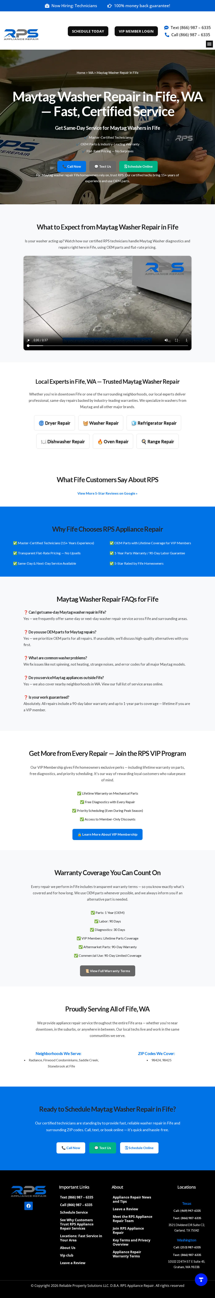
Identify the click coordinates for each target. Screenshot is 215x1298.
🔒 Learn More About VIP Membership (107, 834)
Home (81, 72)
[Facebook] (28, 1206)
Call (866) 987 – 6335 (76, 1204)
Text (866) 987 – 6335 (76, 1197)
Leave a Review (72, 1263)
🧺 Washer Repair (101, 422)
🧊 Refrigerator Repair (154, 422)
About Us (67, 1247)
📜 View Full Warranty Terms (107, 971)
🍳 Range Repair (157, 441)
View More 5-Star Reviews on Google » (107, 493)
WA (90, 72)
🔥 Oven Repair (112, 441)
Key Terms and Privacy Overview (131, 1242)
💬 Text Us (102, 166)
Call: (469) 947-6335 (187, 1210)
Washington (186, 1240)
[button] (209, 44)
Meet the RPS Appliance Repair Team (132, 1218)
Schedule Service (74, 1212)
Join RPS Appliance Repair (128, 1230)
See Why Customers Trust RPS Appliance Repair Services (76, 1224)
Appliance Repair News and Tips (132, 1199)
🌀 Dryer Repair (54, 422)
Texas (186, 1203)
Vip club (66, 1255)
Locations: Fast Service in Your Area (81, 1238)
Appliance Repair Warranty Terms (127, 1254)
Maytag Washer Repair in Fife (117, 72)
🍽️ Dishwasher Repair (63, 441)
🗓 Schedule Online (138, 166)
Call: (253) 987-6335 (187, 1247)
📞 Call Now (71, 166)
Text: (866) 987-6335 (187, 1218)
